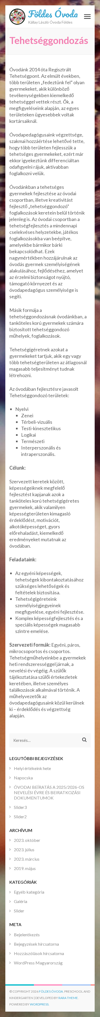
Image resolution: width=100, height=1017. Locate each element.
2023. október (27, 840)
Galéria (20, 901)
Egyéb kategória (29, 891)
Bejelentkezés (27, 934)
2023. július (24, 849)
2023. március (26, 858)
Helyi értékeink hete (32, 768)
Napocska (23, 777)
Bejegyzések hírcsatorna (36, 943)
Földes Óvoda (53, 13)
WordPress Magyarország (38, 962)
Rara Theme (68, 998)
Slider (19, 910)
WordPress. (39, 1004)
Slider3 (20, 807)
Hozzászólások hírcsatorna (39, 953)
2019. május (25, 868)
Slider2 (20, 816)
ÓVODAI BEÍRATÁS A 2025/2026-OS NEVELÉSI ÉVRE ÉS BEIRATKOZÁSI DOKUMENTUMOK (49, 792)
